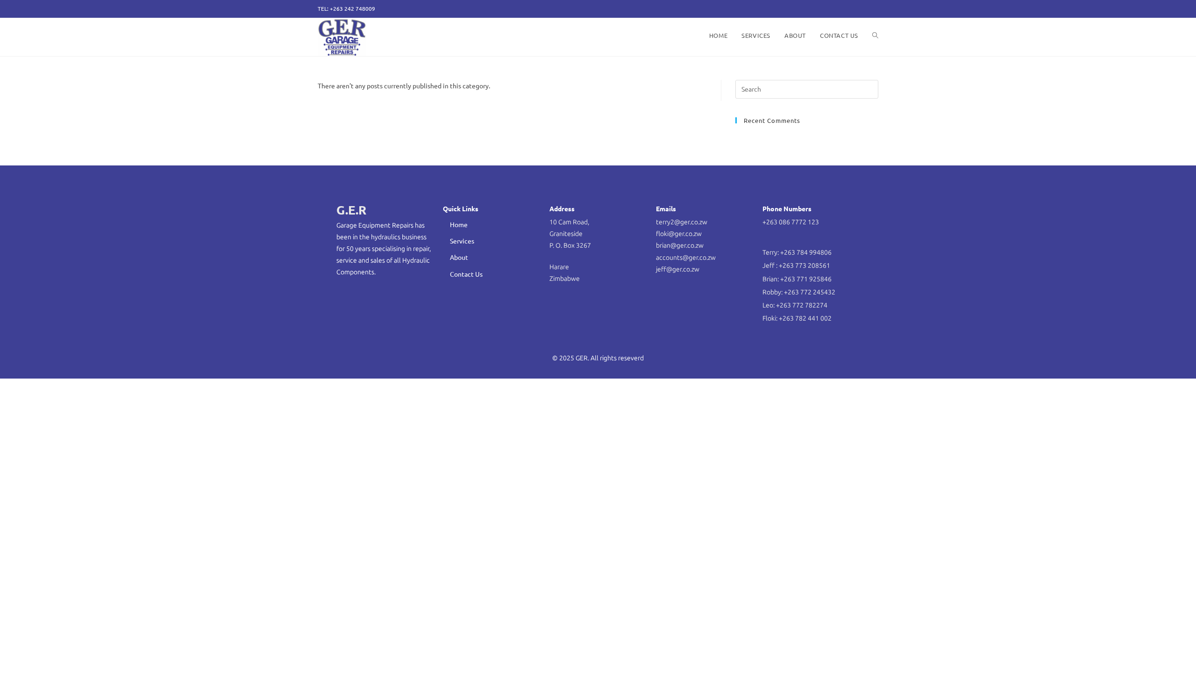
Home (459, 224)
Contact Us (466, 274)
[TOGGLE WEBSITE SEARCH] (875, 35)
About (459, 257)
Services (462, 240)
